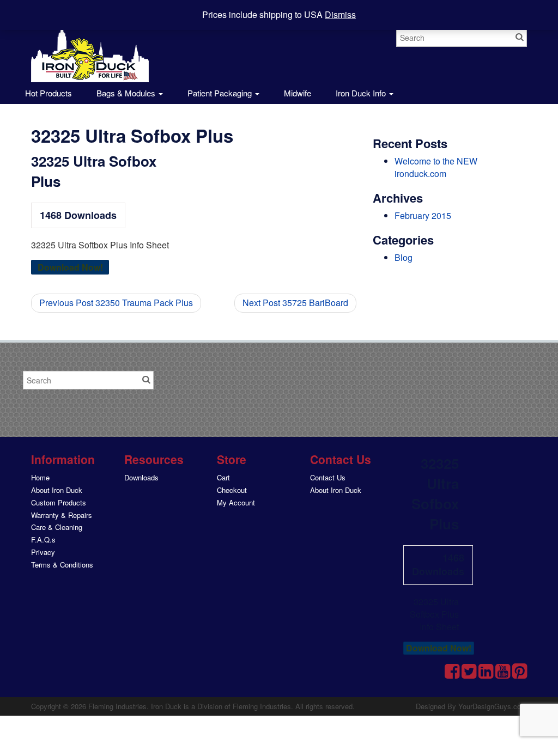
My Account (236, 502)
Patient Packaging (220, 93)
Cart (223, 477)
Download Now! (70, 267)
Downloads (141, 477)
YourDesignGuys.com (492, 706)
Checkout (232, 490)
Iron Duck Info (362, 93)
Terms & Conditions (62, 564)
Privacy (43, 552)
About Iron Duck (56, 490)
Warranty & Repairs (61, 515)
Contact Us (327, 477)
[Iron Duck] (90, 47)
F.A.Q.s (43, 539)
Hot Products (47, 93)
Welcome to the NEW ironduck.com (436, 167)
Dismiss (340, 14)
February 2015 (423, 215)
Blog (404, 257)
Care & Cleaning (56, 527)
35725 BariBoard (295, 302)
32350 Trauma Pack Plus (116, 302)
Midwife (297, 93)
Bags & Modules (126, 93)
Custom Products (58, 502)
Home (40, 477)
